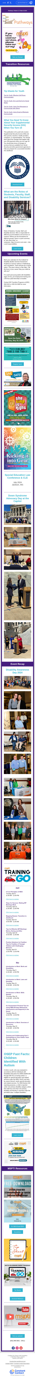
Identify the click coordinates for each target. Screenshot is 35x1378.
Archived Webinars (17, 1298)
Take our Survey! (17, 57)
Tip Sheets (17, 1290)
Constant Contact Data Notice (22, 1363)
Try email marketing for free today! (17, 1375)
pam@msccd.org (19, 1365)
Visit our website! (17, 1336)
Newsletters (17, 1232)
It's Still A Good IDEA (17, 1226)
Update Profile (9, 1363)
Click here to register (12, 899)
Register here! (17, 364)
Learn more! (17, 248)
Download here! (17, 184)
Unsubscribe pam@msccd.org (17, 1361)
